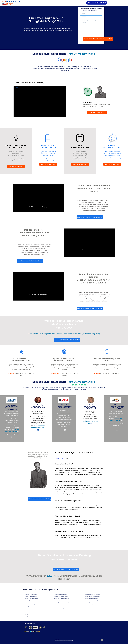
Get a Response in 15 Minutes (91, 42)
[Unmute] (18, 210)
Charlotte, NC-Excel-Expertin (32, 600)
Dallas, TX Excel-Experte (31, 604)
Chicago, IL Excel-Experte (31, 602)
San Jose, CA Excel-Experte (92, 606)
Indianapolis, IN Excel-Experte (61, 596)
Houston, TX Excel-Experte (60, 594)
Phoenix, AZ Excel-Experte (91, 598)
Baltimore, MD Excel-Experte (32, 598)
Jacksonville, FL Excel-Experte (61, 598)
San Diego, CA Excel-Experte (92, 602)
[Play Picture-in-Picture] (59, 210)
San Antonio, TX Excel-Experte (92, 600)
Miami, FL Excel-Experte (60, 608)
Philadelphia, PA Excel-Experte (92, 596)
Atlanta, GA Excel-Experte (31, 594)
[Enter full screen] (62, 210)
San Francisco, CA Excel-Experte (93, 604)
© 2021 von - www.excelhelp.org (38, 207)
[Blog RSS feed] (102, 640)
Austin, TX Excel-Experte (31, 596)
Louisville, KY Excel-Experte (61, 606)
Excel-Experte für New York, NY (92, 594)
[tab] (59, 458)
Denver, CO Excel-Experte (31, 606)
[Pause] (15, 210)
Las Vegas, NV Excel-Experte (61, 600)
